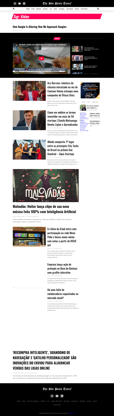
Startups (45, 9)
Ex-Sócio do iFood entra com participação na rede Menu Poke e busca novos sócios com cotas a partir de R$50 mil (61, 237)
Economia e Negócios (33, 401)
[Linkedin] (24, 3)
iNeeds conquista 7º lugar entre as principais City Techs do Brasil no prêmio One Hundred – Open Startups (63, 148)
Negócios (38, 9)
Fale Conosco (84, 9)
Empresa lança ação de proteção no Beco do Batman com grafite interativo (62, 268)
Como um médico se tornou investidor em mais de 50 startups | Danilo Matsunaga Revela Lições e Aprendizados (62, 118)
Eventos (89, 401)
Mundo (28, 9)
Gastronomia (69, 9)
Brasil (33, 9)
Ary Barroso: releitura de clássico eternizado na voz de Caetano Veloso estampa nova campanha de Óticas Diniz (62, 89)
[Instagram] (15, 3)
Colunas (77, 9)
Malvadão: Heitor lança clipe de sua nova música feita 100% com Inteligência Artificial (44, 209)
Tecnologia (61, 9)
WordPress (71, 413)
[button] (98, 8)
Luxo (50, 9)
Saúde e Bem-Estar (56, 401)
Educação (82, 401)
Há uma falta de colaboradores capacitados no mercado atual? (62, 294)
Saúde (55, 9)
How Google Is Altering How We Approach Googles (39, 27)
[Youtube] (19, 3)
